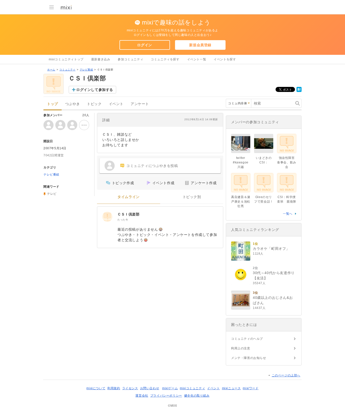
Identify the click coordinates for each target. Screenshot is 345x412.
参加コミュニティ (130, 59)
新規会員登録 (200, 45)
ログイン (144, 45)
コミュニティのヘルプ (247, 339)
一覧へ (287, 213)
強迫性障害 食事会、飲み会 (287, 162)
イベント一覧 (196, 59)
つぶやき (72, 104)
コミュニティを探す (165, 59)
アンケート (140, 104)
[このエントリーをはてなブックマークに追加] (299, 91)
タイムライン (128, 197)
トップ (52, 104)
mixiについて (95, 388)
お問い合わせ (149, 388)
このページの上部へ (286, 375)
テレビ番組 (86, 69)
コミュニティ (67, 69)
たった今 (122, 219)
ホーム (51, 69)
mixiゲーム (170, 388)
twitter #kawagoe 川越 (241, 162)
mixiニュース (231, 388)
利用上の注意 (240, 348)
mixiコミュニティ (192, 388)
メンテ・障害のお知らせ (248, 358)
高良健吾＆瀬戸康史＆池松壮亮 (240, 201)
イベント (116, 104)
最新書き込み (100, 59)
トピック (94, 104)
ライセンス (130, 388)
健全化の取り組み (197, 395)
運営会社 (141, 395)
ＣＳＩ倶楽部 (128, 214)
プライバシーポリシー (166, 395)
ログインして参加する (94, 90)
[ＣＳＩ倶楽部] (107, 217)
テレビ (52, 194)
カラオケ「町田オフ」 (271, 249)
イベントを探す (225, 59)
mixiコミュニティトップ (66, 59)
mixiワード (250, 388)
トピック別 (192, 197)
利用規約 (113, 388)
